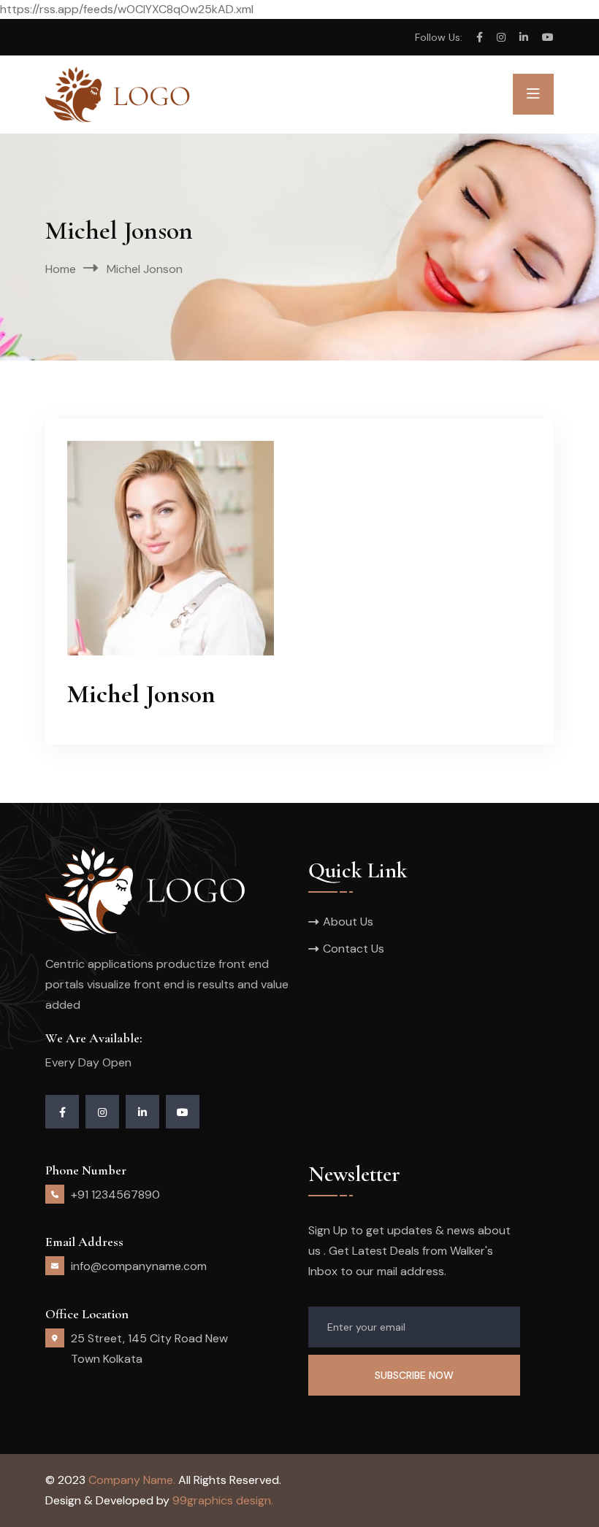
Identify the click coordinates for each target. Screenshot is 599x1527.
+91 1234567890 (115, 1194)
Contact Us (353, 948)
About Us (348, 921)
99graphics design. (222, 1500)
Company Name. (131, 1480)
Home (60, 269)
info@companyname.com (139, 1266)
